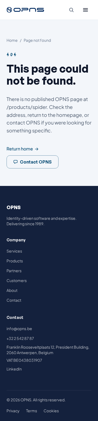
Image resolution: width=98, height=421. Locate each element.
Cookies (51, 410)
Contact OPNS (36, 162)
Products (15, 260)
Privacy (13, 410)
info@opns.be (19, 328)
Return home (23, 149)
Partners (14, 270)
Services (14, 250)
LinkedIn (14, 368)
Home (12, 40)
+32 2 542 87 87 (20, 338)
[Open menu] (85, 10)
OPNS (14, 207)
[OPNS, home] (25, 10)
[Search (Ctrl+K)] (71, 10)
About (12, 290)
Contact (14, 300)
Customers (17, 280)
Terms (31, 410)
